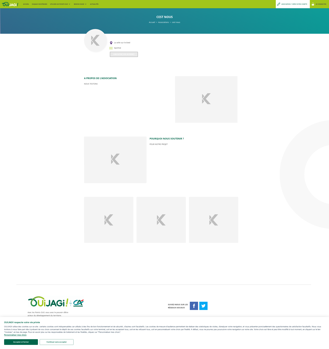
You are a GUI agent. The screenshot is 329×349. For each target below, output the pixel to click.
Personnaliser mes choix (15, 335)
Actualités (94, 4)
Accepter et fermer (21, 342)
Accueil (26, 4)
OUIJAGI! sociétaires (39, 4)
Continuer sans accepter (57, 342)
